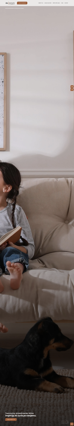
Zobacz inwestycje (10, 419)
